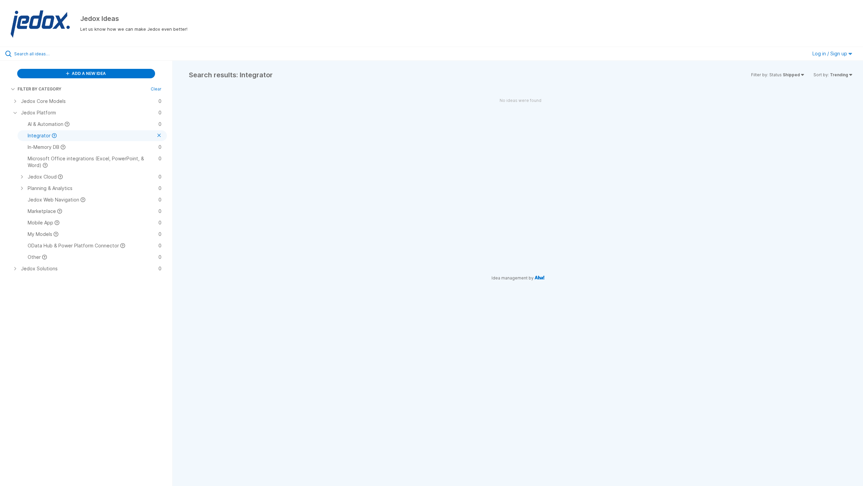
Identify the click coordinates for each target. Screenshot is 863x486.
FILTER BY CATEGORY (39, 88)
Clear (156, 88)
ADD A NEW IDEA (88, 73)
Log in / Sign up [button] (830, 53)
